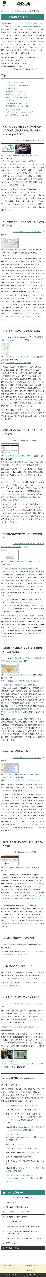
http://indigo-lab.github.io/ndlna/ (18, 867)
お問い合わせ (31, 1270)
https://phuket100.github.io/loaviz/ (18, 675)
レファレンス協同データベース (24, 141)
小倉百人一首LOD (12, 88)
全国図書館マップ (17, 602)
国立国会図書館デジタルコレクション (27, 232)
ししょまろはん (27, 475)
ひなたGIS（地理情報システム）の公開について (24, 780)
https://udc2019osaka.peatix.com (18, 1137)
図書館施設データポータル (16, 94)
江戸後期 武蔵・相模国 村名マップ (18, 85)
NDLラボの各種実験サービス (16, 109)
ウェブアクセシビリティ (12, 1270)
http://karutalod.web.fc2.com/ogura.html (21, 357)
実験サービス (16, 978)
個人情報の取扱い (32, 1266)
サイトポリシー (9, 1266)
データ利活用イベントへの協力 (17, 115)
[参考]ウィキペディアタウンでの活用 (19, 112)
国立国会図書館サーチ (22, 26)
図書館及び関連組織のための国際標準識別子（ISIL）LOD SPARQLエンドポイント (22, 709)
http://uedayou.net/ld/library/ (16, 561)
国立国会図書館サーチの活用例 (17, 106)
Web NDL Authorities (20, 337)
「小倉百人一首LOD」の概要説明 (18, 363)
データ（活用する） (15, 11)
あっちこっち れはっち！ (15, 82)
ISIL (19, 624)
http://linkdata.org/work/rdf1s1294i (18, 456)
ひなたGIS (10, 100)
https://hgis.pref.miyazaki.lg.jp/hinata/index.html (23, 774)
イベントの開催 (30, 41)
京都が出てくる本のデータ (16, 91)
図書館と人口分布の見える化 (16, 97)
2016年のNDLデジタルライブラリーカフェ (20, 316)
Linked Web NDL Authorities (16, 103)
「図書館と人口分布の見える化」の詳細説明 (22, 681)
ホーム (3, 11)
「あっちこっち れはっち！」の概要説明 (21, 161)
